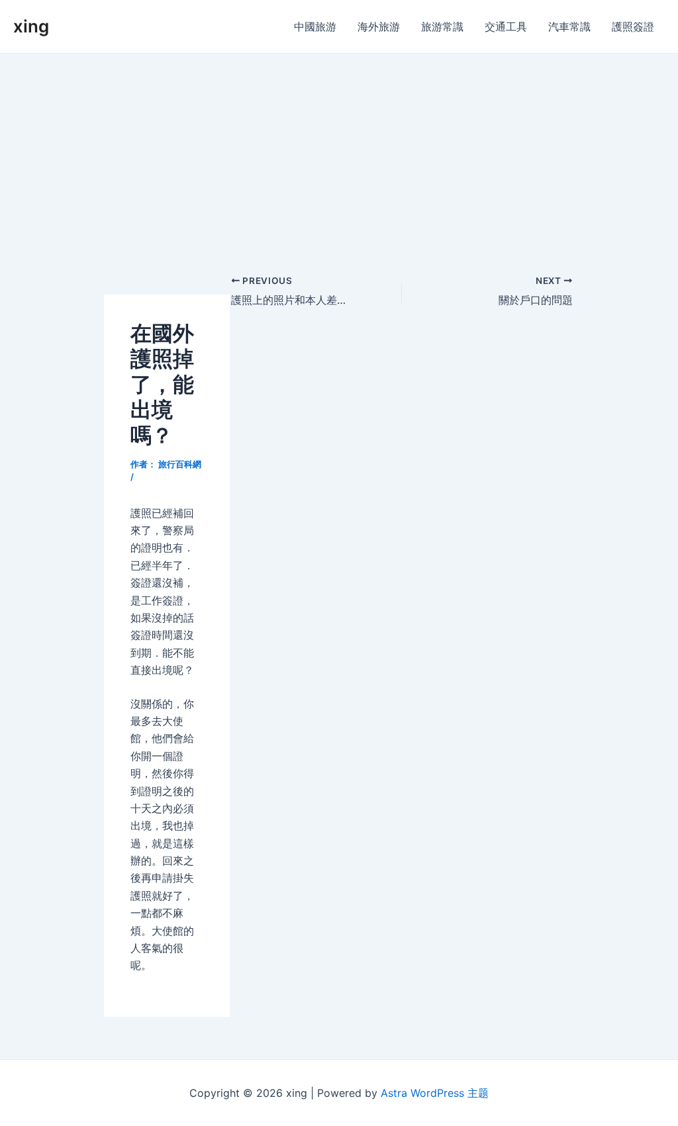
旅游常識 (442, 26)
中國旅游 (315, 26)
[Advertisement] (339, 153)
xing (31, 26)
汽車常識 (569, 26)
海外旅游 (379, 26)
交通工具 (506, 26)
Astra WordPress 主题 (435, 1093)
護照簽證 (633, 26)
